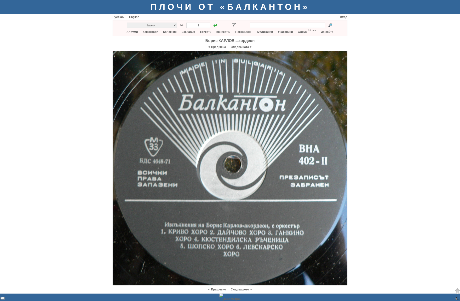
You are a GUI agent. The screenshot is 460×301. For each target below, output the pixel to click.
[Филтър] (233, 25)
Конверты (223, 32)
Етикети (205, 32)
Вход (343, 17)
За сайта (327, 32)
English (134, 17)
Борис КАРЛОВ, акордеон (230, 41)
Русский (118, 17)
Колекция (170, 32)
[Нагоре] (457, 291)
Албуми (132, 32)
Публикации (264, 32)
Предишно (218, 47)
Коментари (150, 32)
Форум (302, 32)
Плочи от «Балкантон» (230, 7)
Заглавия (188, 32)
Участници (285, 32)
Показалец (243, 32)
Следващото (240, 47)
